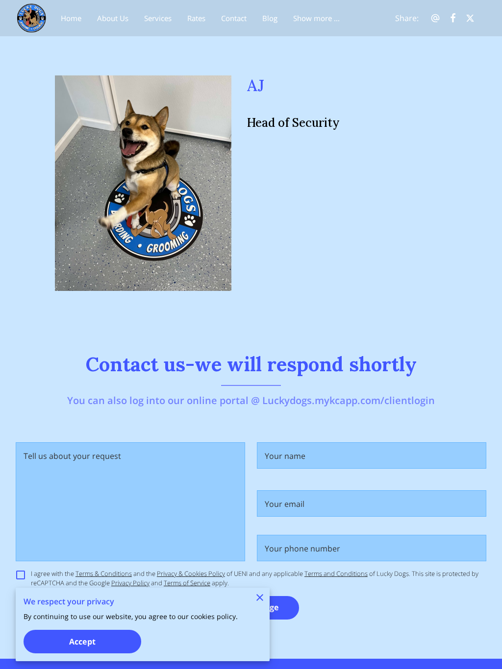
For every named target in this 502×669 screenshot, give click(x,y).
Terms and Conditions (336, 573)
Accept (82, 641)
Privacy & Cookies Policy (191, 573)
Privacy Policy (130, 582)
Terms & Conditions (103, 573)
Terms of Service (187, 582)
